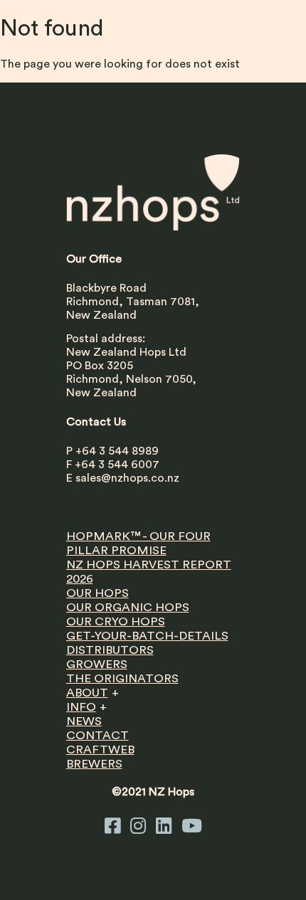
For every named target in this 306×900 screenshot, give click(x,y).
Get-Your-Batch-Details (127, 501)
